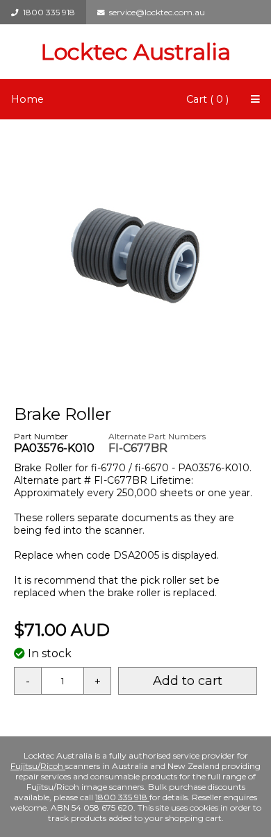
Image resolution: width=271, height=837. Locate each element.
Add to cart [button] (187, 680)
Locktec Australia (135, 51)
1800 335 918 (47, 12)
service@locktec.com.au (155, 12)
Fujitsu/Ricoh (37, 766)
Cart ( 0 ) (207, 99)
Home (27, 99)
